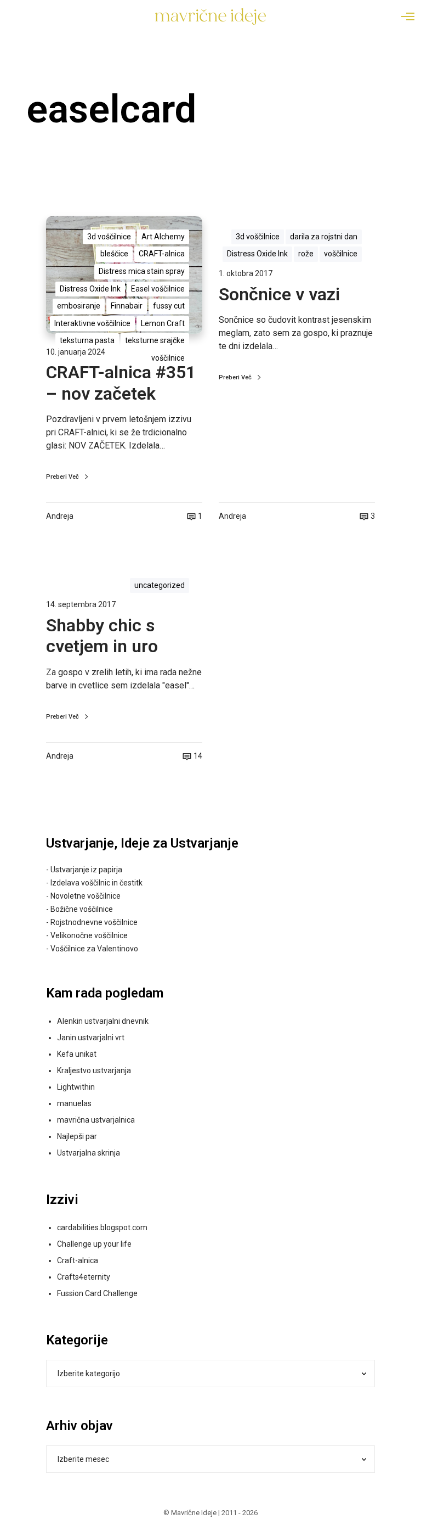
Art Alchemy (163, 236)
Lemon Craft (163, 323)
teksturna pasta (87, 340)
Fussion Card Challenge (97, 1293)
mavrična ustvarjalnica (96, 1119)
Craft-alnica (77, 1260)
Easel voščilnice (158, 288)
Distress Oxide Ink (90, 288)
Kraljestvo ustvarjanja (94, 1070)
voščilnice (168, 358)
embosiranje (78, 305)
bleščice (114, 253)
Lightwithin (76, 1087)
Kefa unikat (76, 1054)
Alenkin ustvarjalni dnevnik (103, 1021)
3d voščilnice (109, 236)
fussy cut (169, 305)
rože (306, 253)
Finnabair (127, 305)
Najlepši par (77, 1136)
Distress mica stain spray (142, 271)
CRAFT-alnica (162, 253)
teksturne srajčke (155, 340)
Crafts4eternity (83, 1276)
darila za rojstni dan (323, 236)
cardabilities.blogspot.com (102, 1227)
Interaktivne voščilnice (92, 323)
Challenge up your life (94, 1244)
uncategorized (159, 585)
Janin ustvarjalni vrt (90, 1037)
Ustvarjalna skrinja (88, 1152)
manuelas (74, 1103)
